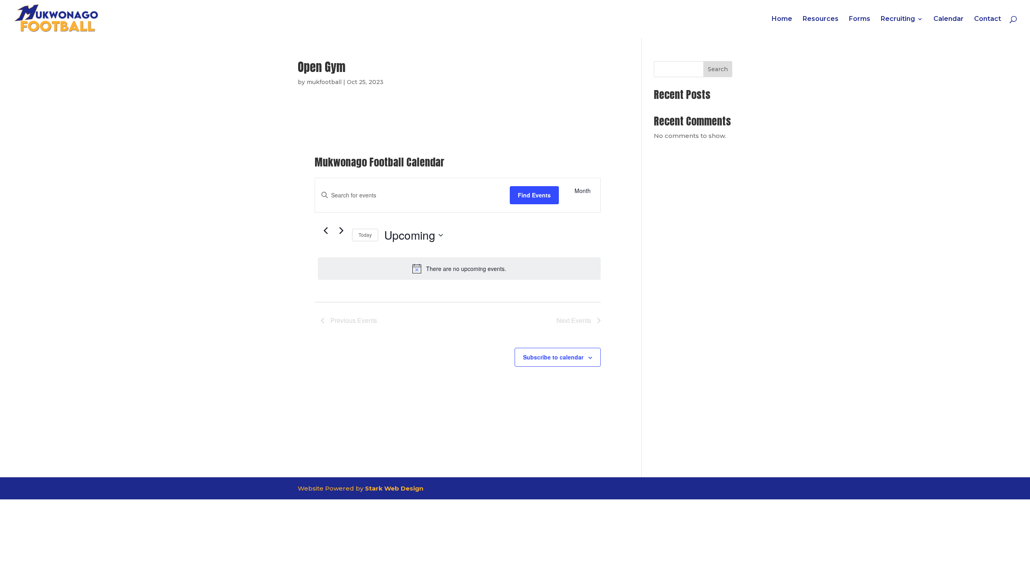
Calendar (948, 19)
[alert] (459, 268)
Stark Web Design (394, 488)
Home (782, 19)
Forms (859, 19)
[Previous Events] (325, 230)
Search (718, 69)
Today (365, 234)
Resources (820, 19)
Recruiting (898, 19)
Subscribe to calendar (553, 357)
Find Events (534, 195)
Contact (987, 19)
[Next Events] (341, 230)
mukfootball (324, 82)
